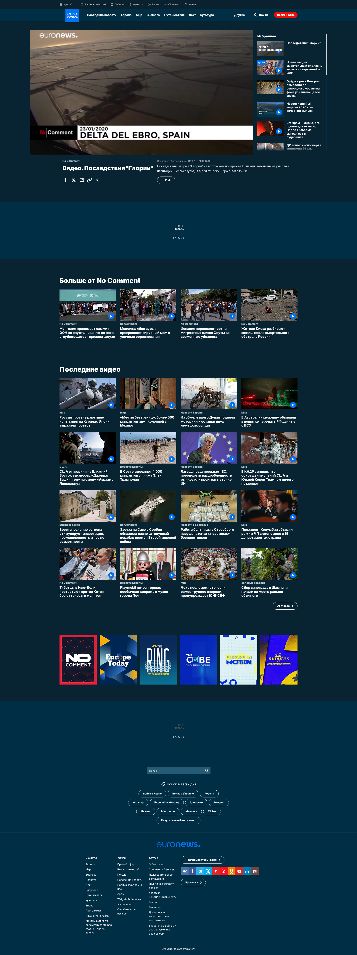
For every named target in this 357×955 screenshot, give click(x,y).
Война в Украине (183, 793)
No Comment (68, 323)
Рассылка (191, 882)
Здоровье (196, 802)
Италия (145, 811)
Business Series (70, 524)
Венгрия (218, 802)
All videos (283, 605)
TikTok (212, 811)
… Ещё (166, 180)
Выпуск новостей (128, 869)
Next (192, 15)
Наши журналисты (97, 915)
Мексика (191, 811)
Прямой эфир (286, 14)
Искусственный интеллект (178, 820)
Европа (126, 15)
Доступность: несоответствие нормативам (159, 916)
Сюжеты (91, 857)
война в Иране (152, 793)
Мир (139, 15)
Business (153, 15)
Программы (93, 910)
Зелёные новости (253, 582)
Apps (120, 893)
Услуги (121, 857)
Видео (89, 905)
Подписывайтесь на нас (201, 859)
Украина (138, 802)
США (63, 466)
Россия (209, 793)
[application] (141, 92)
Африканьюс (125, 904)
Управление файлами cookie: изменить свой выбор (162, 929)
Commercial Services (161, 869)
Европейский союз (166, 802)
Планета (91, 879)
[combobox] (205, 4)
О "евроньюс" (158, 864)
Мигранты (168, 811)
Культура (207, 15)
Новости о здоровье (194, 524)
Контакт (154, 902)
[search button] (186, 4)
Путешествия (174, 15)
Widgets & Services (129, 899)
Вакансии (155, 907)
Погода (121, 874)
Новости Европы (192, 412)
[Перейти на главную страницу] (72, 15)
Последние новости (102, 15)
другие (153, 857)
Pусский (67, 4)
